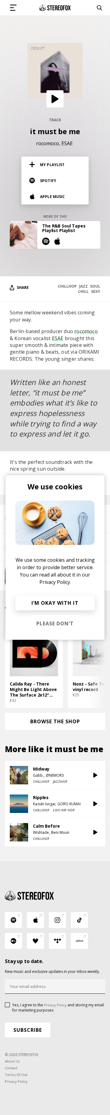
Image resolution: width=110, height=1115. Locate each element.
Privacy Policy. (55, 582)
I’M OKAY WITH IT (55, 603)
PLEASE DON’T (55, 623)
